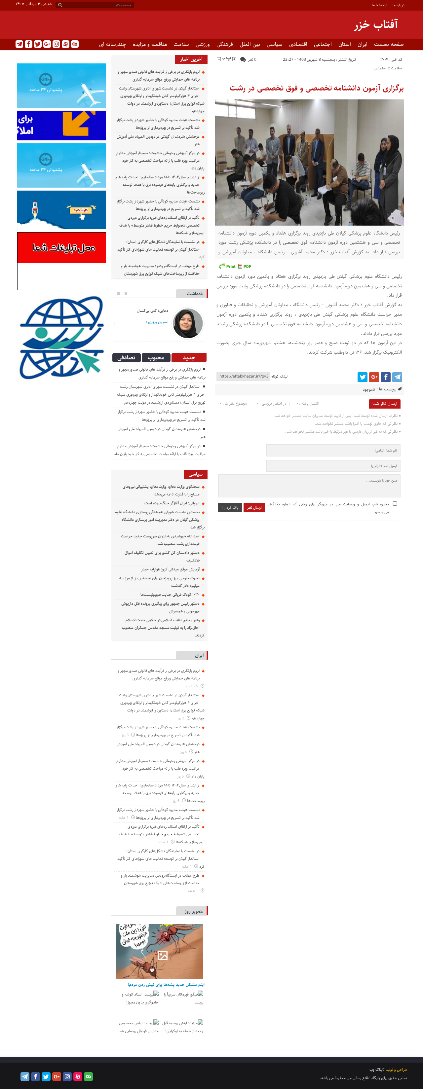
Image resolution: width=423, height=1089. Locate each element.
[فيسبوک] (28, 44)
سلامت (181, 44)
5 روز (181, 776)
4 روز (184, 752)
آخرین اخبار (191, 59)
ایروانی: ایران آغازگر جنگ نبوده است (172, 503)
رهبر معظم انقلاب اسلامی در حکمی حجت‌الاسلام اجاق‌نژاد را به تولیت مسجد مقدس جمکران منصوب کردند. (163, 627)
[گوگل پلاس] (47, 44)
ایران (362, 44)
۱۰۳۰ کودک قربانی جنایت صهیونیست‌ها (170, 595)
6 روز (176, 801)
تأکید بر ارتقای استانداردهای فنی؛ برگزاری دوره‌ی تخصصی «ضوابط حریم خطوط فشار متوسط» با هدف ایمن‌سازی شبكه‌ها (161, 225)
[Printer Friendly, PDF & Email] (234, 266)
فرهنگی (224, 44)
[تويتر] (38, 44)
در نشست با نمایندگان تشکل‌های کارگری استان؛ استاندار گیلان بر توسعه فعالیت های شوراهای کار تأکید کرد (160, 249)
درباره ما (398, 5)
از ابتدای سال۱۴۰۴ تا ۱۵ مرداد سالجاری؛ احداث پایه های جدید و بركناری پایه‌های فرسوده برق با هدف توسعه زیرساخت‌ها (160, 185)
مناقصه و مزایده (150, 44)
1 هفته (124, 817)
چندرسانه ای (112, 44)
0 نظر (252, 59)
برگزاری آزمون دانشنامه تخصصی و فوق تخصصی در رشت (317, 88)
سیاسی (275, 44)
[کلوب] (75, 44)
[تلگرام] (19, 44)
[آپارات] (65, 44)
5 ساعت (192, 686)
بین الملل (250, 44)
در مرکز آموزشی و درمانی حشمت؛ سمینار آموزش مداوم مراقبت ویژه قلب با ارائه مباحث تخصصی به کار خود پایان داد (160, 160)
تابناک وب (377, 1070)
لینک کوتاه (279, 376)
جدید (189, 357)
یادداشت (195, 294)
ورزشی (203, 44)
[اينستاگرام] (56, 44)
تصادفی (126, 357)
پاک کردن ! (230, 507)
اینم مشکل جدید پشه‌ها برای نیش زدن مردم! (166, 984)
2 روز (181, 718)
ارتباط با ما (379, 5)
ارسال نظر (254, 507)
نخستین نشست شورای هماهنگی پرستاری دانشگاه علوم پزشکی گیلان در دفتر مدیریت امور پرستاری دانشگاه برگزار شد (160, 519)
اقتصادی (298, 44)
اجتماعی (323, 44)
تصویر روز (194, 911)
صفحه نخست (389, 44)
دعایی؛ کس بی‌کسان (152, 311)
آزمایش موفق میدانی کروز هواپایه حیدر (170, 569)
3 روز (126, 735)
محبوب (156, 357)
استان (344, 44)
